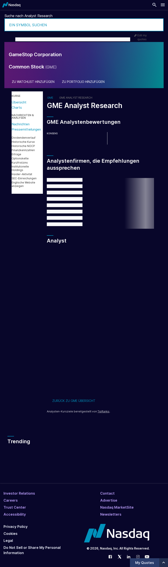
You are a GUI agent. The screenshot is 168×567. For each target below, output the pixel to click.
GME (50, 97)
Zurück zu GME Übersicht (73, 401)
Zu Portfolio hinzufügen (83, 81)
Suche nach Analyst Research (28, 16)
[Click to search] (157, 24)
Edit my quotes (142, 37)
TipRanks (103, 411)
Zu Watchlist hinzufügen (33, 81)
